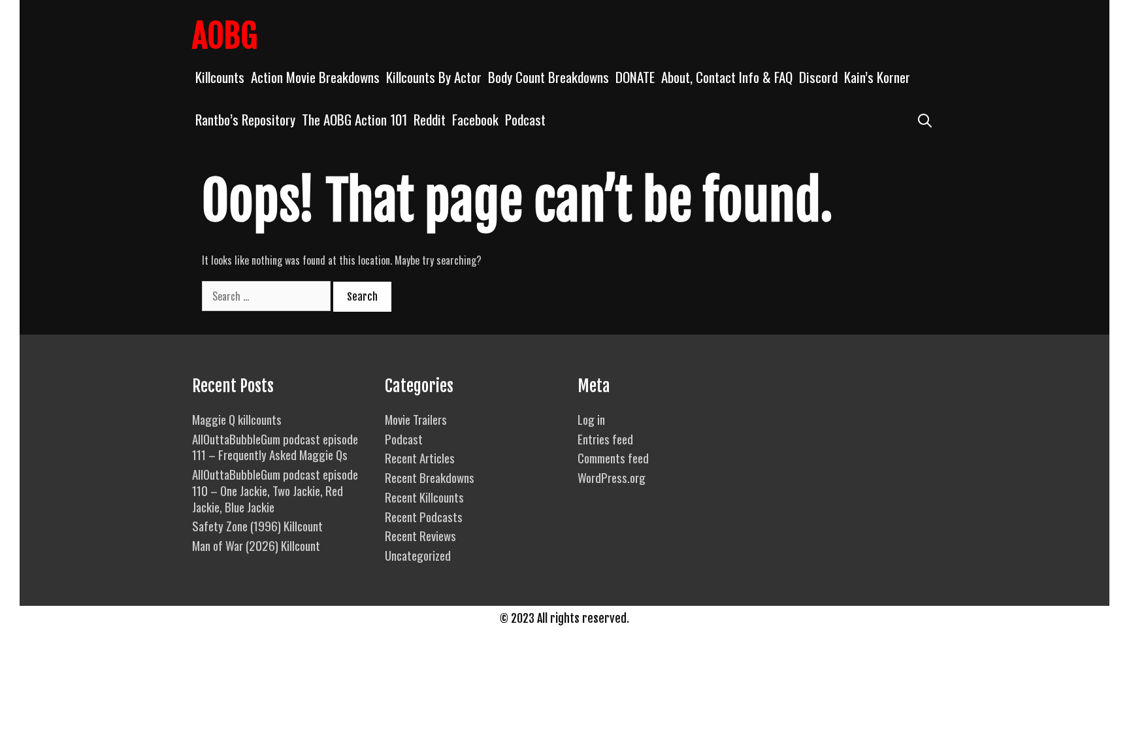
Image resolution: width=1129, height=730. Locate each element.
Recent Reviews (420, 535)
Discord (818, 77)
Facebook (475, 119)
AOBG (224, 36)
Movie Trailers (416, 419)
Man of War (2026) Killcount (256, 545)
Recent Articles (420, 457)
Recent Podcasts (424, 516)
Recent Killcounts (424, 497)
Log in (591, 419)
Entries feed (605, 438)
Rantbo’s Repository (245, 119)
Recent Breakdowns (429, 477)
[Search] (925, 119)
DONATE (635, 77)
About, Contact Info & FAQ (727, 77)
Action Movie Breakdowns (315, 77)
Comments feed (613, 457)
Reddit (430, 119)
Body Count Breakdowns (548, 77)
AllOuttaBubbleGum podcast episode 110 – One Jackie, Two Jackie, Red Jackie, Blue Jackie (275, 490)
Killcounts (219, 77)
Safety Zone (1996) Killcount (257, 525)
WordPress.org (612, 477)
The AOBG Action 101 (354, 119)
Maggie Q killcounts (237, 419)
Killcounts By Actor (434, 77)
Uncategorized (418, 555)
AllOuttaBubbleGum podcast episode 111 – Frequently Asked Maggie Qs (275, 446)
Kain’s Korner (877, 77)
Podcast (525, 119)
